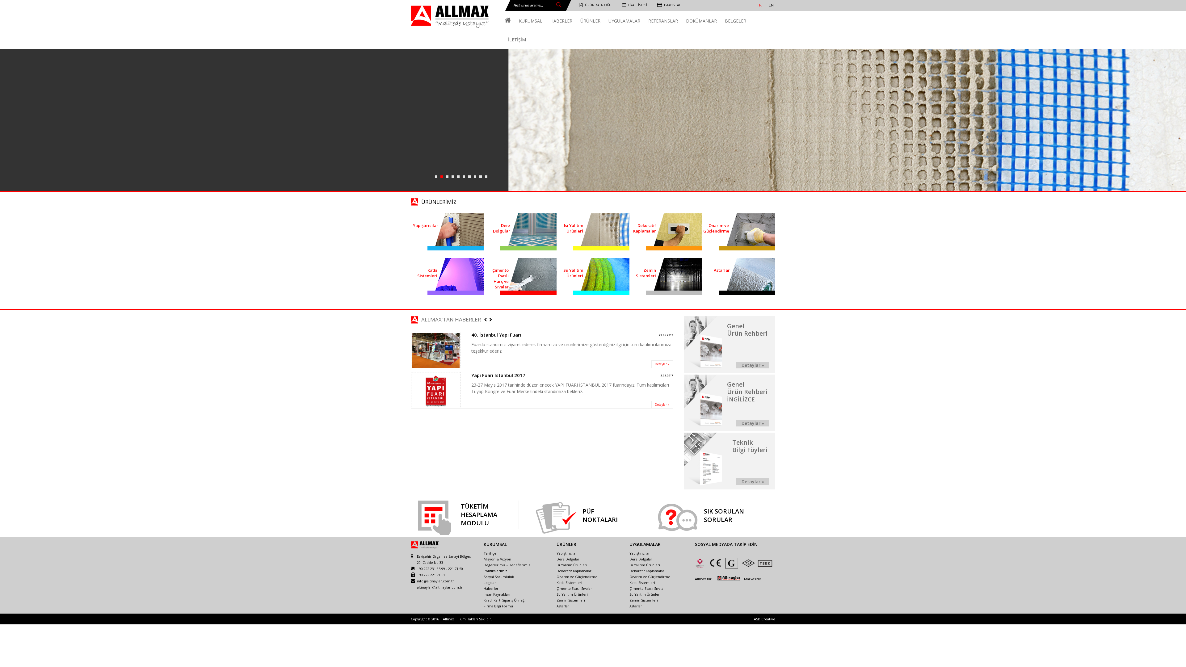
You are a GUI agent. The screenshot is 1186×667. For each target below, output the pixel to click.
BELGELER (735, 21)
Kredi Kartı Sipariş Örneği (504, 600)
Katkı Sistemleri (569, 582)
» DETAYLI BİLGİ (464, 143)
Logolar (490, 582)
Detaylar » (662, 364)
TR (759, 5)
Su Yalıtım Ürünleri (572, 594)
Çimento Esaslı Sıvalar (574, 588)
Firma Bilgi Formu (498, 606)
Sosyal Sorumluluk (499, 576)
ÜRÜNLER (590, 21)
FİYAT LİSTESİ (637, 5)
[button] (485, 319)
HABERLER (561, 21)
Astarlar (563, 606)
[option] (542, 349)
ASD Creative (764, 619)
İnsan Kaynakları (497, 594)
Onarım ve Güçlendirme (577, 576)
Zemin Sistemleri (571, 600)
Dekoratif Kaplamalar (574, 570)
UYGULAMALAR (624, 21)
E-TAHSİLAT (672, 5)
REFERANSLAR (663, 21)
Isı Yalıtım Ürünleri (572, 565)
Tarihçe (490, 553)
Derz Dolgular (568, 559)
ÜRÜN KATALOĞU (598, 5)
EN (771, 5)
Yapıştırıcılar (567, 553)
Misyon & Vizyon (497, 559)
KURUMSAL (530, 21)
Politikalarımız (495, 570)
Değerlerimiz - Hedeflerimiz (507, 565)
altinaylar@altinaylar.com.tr (440, 587)
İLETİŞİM (517, 40)
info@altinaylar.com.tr (435, 581)
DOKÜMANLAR (701, 21)
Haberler (491, 588)
